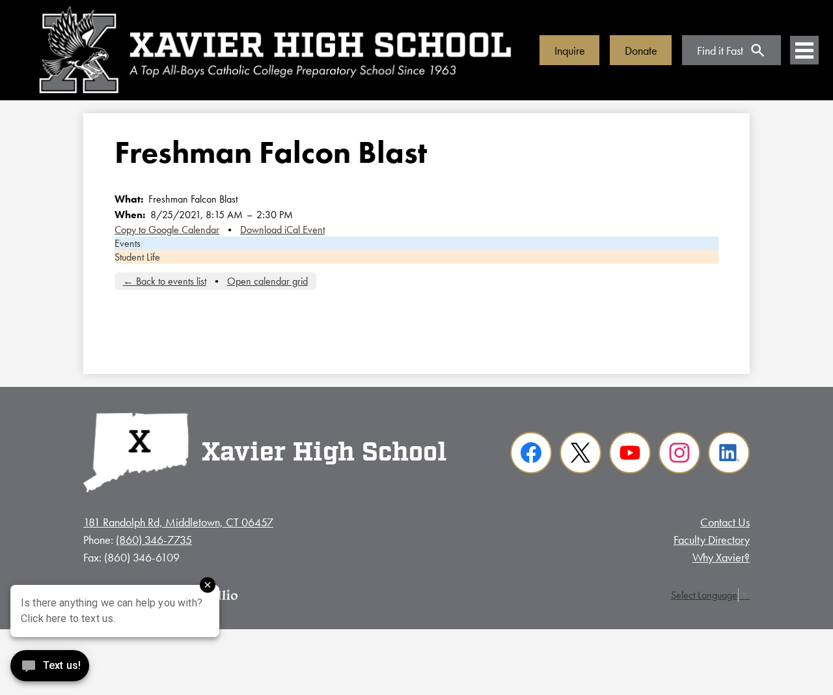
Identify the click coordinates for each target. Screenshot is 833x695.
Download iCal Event (282, 229)
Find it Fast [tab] (720, 50)
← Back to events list (164, 281)
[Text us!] (50, 668)
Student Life (137, 257)
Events (128, 243)
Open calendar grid (267, 281)
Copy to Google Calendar (167, 229)
